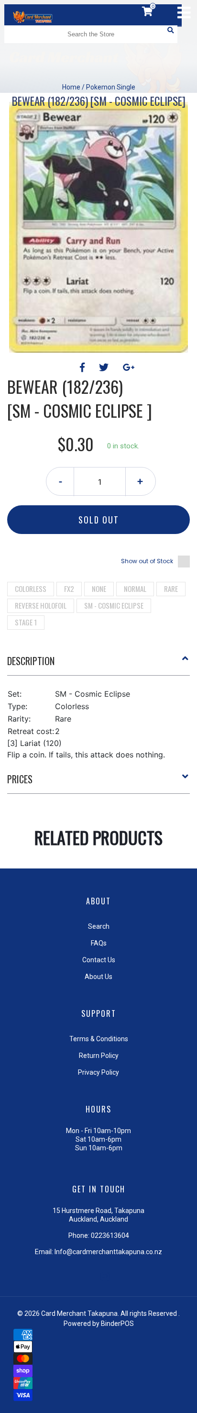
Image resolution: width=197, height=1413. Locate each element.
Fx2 (69, 588)
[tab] (98, 665)
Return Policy (99, 1055)
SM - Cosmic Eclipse (113, 605)
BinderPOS (117, 1323)
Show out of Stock (147, 561)
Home (71, 87)
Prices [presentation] (20, 779)
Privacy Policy (98, 1072)
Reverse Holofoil (40, 605)
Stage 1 (26, 622)
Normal (135, 588)
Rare (171, 588)
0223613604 (110, 1235)
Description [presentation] (31, 661)
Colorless (30, 588)
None (99, 588)
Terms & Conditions (98, 1039)
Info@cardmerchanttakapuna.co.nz (108, 1252)
